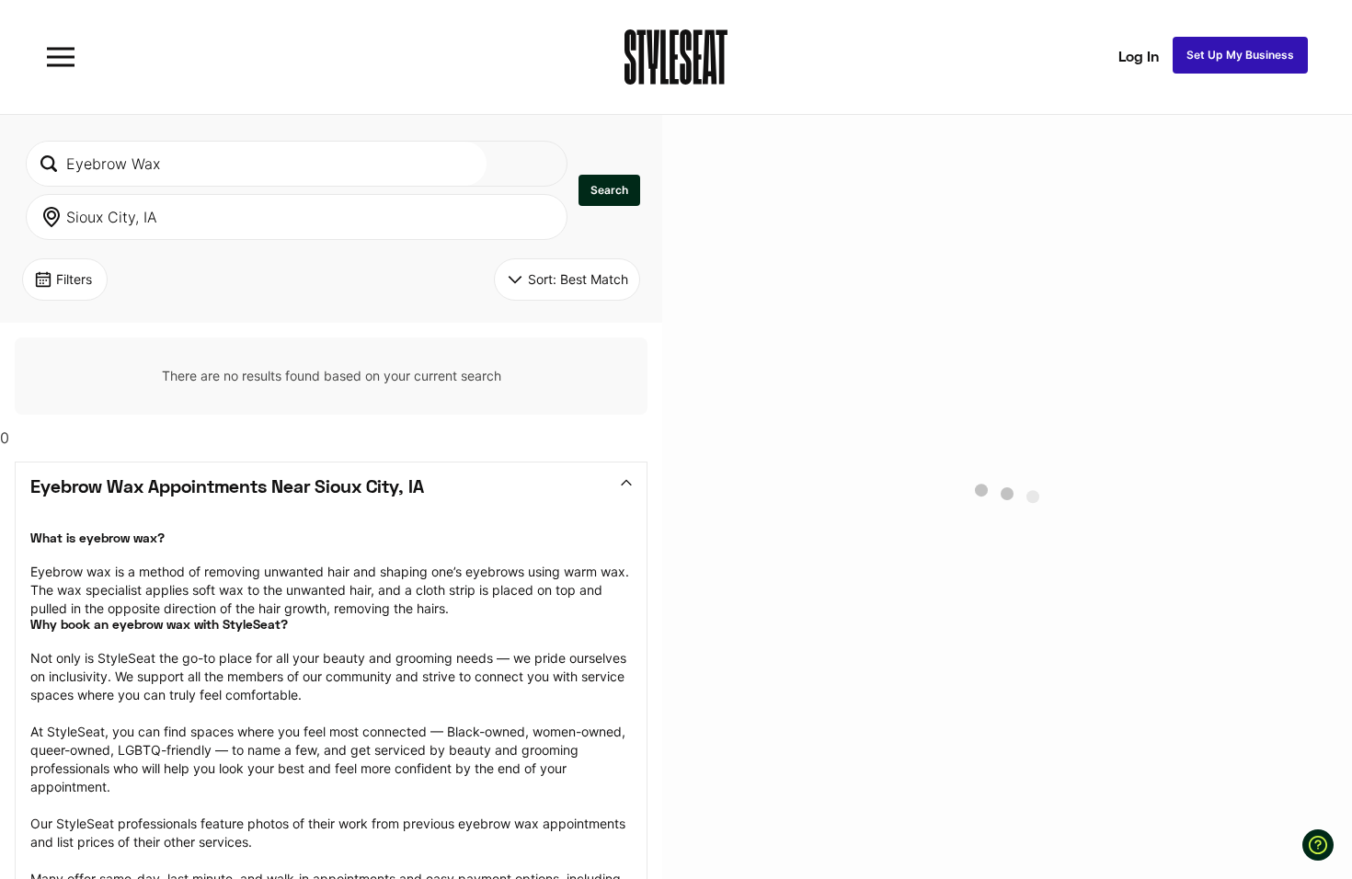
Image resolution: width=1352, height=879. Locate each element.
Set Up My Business (1240, 55)
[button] (609, 190)
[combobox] (256, 163)
